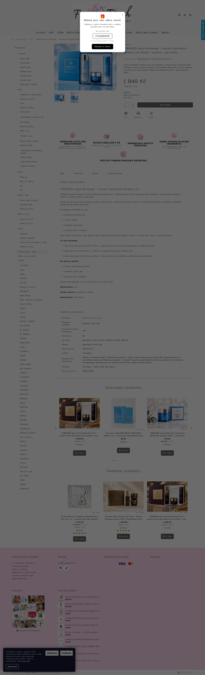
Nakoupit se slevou (102, 46)
